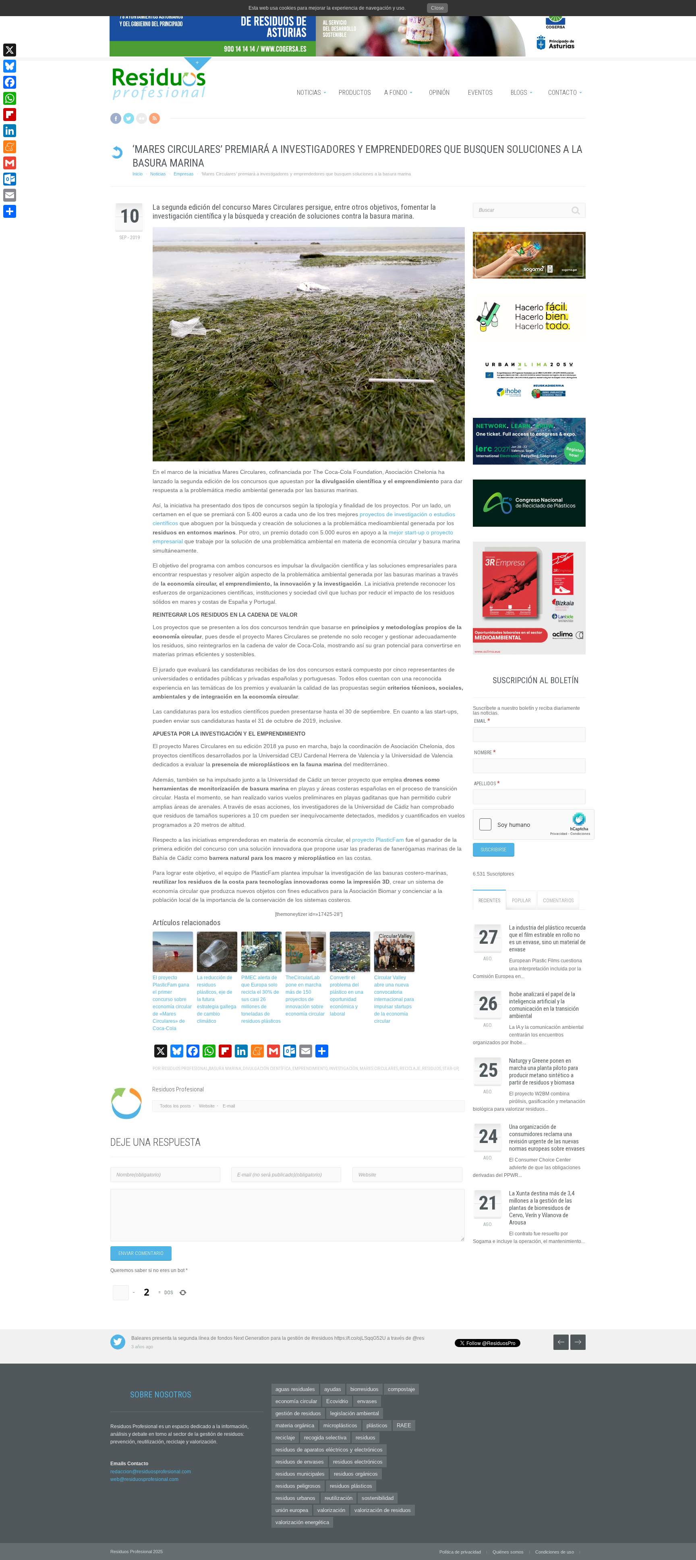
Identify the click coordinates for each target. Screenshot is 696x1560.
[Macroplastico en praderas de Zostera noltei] (309, 344)
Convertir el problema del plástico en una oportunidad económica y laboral (346, 996)
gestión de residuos (298, 1413)
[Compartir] (10, 211)
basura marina (225, 1068)
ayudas (332, 1389)
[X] (10, 50)
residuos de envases (300, 1462)
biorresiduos (364, 1389)
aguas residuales (295, 1389)
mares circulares (379, 1068)
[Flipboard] (10, 114)
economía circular (296, 1401)
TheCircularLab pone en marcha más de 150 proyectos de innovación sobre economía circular (305, 996)
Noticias (158, 173)
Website (207, 1105)
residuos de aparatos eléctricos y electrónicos (329, 1450)
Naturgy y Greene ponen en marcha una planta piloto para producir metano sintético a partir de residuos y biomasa (543, 1071)
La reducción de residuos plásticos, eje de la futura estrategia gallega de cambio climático (216, 999)
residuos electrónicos (358, 1462)
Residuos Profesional (185, 1068)
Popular (521, 900)
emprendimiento (309, 1068)
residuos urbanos (295, 1498)
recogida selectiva (325, 1438)
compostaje (401, 1389)
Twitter (128, 118)
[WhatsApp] (10, 98)
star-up (450, 1068)
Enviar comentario (141, 1253)
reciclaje (410, 1068)
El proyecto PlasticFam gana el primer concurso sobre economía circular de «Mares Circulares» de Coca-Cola (172, 1003)
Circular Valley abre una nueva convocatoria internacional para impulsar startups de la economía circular (394, 999)
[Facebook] (10, 82)
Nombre (485, 752)
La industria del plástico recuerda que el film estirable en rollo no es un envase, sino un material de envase (547, 938)
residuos (431, 1068)
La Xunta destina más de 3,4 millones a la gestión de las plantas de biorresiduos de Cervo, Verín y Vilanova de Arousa (541, 1208)
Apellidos (487, 783)
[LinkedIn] (10, 131)
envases (367, 1401)
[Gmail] (10, 163)
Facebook (115, 118)
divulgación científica (267, 1068)
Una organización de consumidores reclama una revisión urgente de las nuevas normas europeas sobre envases (547, 1137)
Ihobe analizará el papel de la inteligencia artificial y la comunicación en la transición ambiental (544, 1005)
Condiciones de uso (554, 1552)
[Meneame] (10, 147)
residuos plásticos (351, 1486)
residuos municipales (300, 1474)
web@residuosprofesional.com (144, 1479)
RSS (154, 118)
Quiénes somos (508, 1552)
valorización (331, 1510)
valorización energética (302, 1522)
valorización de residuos (382, 1510)
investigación (343, 1068)
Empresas (184, 173)
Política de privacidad (460, 1552)
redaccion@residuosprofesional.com (150, 1471)
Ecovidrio (337, 1401)
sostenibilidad (378, 1498)
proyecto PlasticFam (378, 839)
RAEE (404, 1425)
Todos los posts (175, 1105)
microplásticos (340, 1425)
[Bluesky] (10, 66)
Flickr (141, 118)
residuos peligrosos (298, 1486)
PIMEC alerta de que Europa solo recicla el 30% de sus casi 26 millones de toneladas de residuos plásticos (261, 999)
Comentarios (558, 900)
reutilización (338, 1498)
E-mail (229, 1105)
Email (482, 721)
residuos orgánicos (356, 1474)
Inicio (138, 173)
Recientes (489, 900)
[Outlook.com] (10, 179)
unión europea (292, 1510)
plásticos (377, 1425)
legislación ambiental (354, 1413)
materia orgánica (295, 1425)
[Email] (10, 195)
